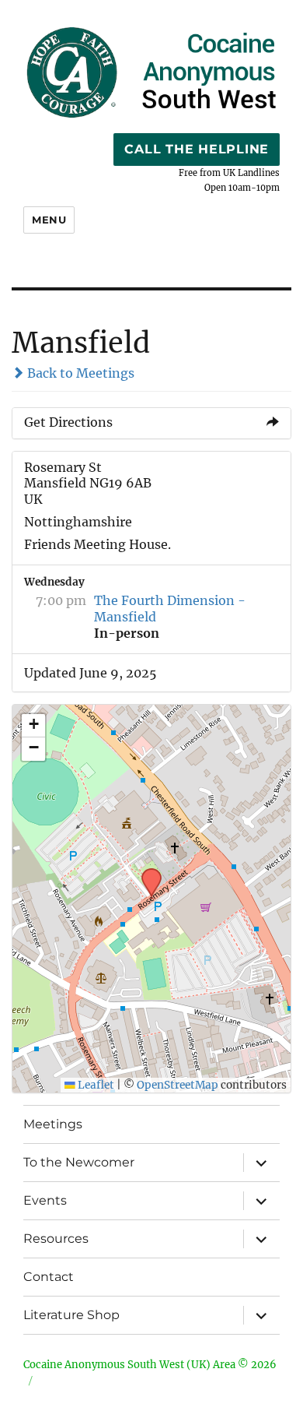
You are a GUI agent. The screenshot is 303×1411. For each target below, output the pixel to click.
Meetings (52, 1124)
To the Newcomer (78, 1162)
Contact (48, 1276)
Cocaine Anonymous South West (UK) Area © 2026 (150, 1364)
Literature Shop (71, 1314)
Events (45, 1200)
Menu (49, 219)
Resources (56, 1238)
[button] (146, 873)
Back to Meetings (79, 373)
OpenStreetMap (177, 1085)
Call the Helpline (196, 149)
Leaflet (94, 1085)
